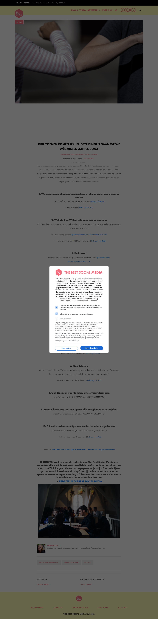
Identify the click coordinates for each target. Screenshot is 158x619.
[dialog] (79, 309)
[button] (79, 318)
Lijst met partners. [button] (88, 330)
